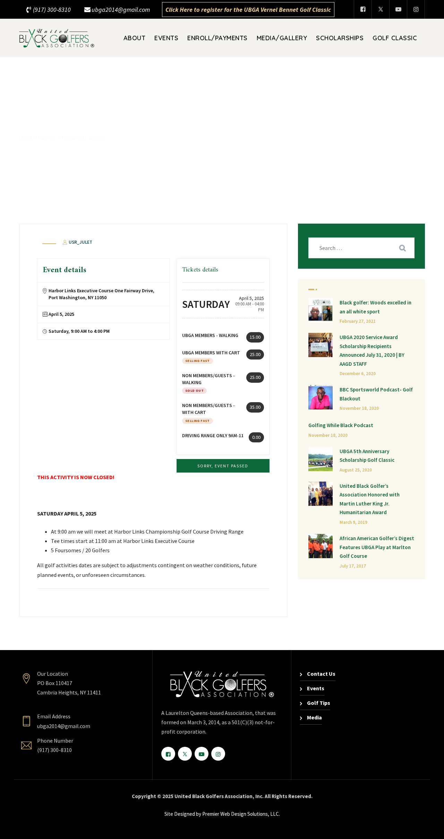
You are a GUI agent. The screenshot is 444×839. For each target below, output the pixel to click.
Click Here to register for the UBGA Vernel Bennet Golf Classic (248, 10)
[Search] (402, 247)
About (134, 38)
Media (314, 717)
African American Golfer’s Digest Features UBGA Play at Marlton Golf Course (377, 547)
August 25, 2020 (356, 470)
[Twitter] (380, 9)
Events (166, 38)
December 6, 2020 (358, 374)
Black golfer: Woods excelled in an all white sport (375, 307)
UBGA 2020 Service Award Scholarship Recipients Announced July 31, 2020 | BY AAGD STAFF (372, 350)
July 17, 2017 (353, 566)
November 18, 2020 (359, 408)
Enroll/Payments (217, 38)
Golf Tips (318, 702)
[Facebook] (363, 9)
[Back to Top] (429, 828)
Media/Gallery (282, 38)
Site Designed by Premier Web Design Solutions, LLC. (222, 814)
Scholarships (340, 38)
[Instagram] (416, 9)
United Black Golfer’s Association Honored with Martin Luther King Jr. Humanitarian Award (370, 499)
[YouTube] (398, 9)
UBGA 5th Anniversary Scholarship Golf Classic (367, 456)
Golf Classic (395, 38)
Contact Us (321, 673)
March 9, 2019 (353, 522)
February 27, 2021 (358, 321)
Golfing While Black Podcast (340, 425)
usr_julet (80, 242)
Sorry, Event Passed (222, 465)
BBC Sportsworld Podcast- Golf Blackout (376, 394)
